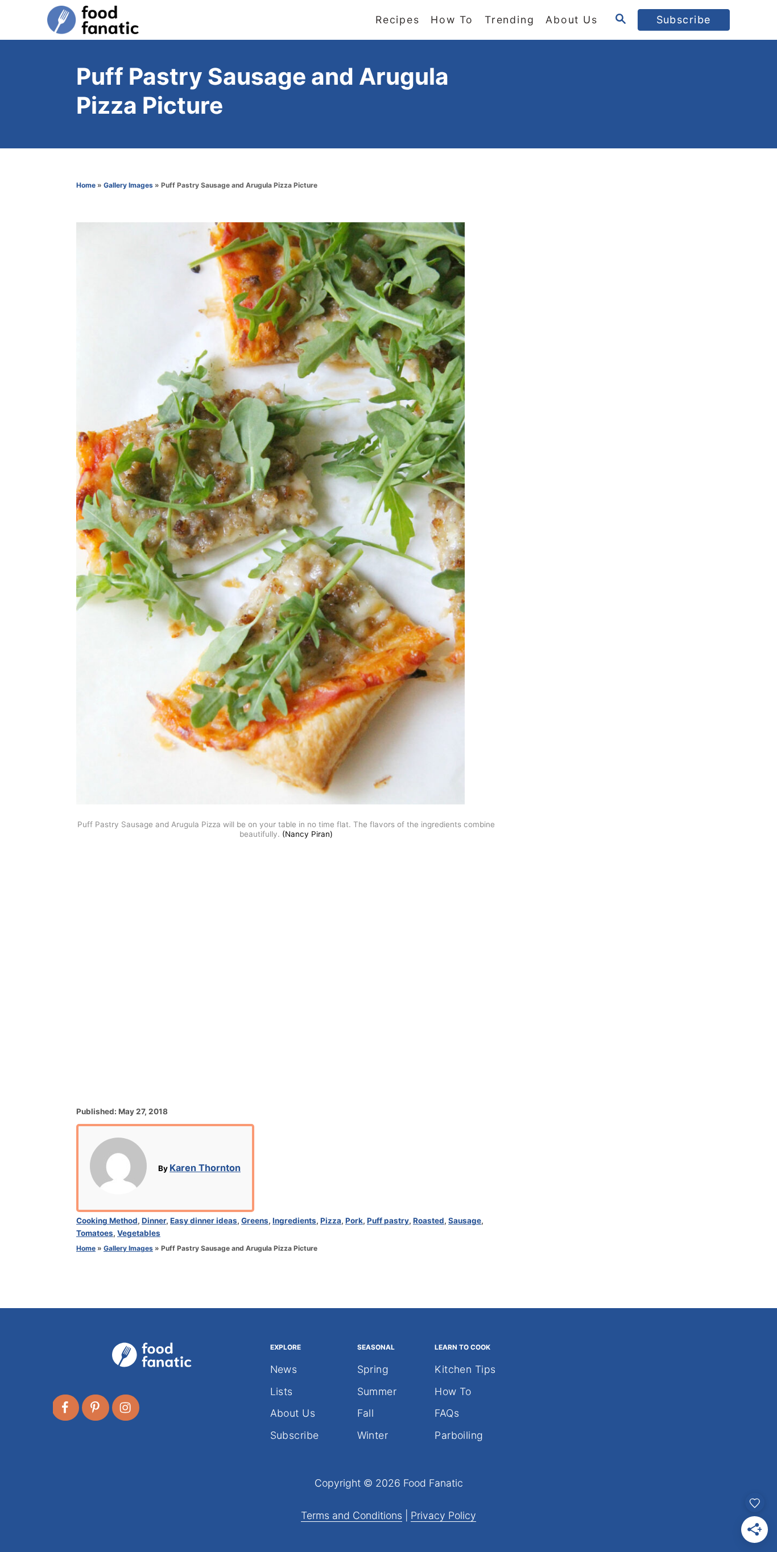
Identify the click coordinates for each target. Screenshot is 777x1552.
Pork (354, 1220)
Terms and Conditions (351, 1515)
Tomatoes (94, 1233)
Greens (254, 1220)
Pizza (330, 1220)
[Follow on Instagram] (126, 1408)
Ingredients (294, 1220)
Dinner (154, 1220)
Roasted (428, 1220)
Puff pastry (388, 1220)
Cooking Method (107, 1220)
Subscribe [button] (684, 20)
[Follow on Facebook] (66, 1408)
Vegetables (138, 1233)
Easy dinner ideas (203, 1220)
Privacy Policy (443, 1515)
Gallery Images (128, 185)
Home (86, 185)
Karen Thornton (205, 1167)
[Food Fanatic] (149, 20)
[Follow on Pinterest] (96, 1408)
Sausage (464, 1220)
